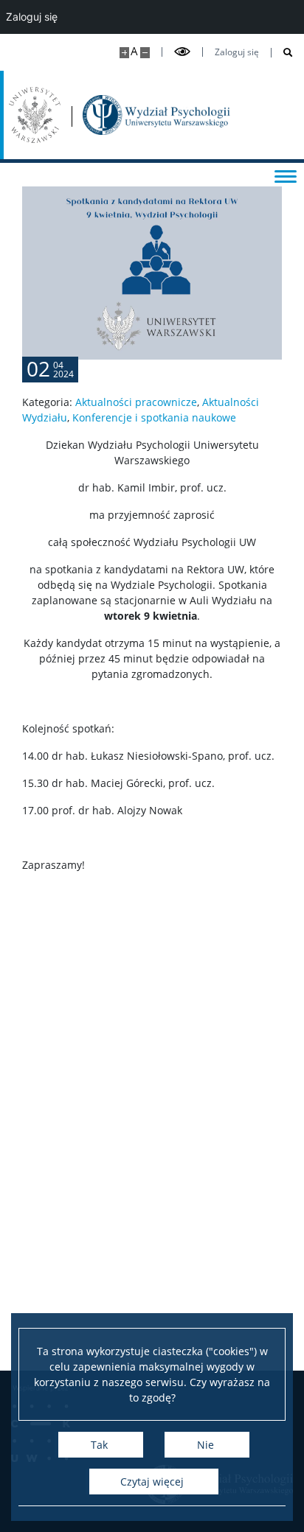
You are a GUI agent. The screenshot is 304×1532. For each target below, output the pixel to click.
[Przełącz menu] (285, 175)
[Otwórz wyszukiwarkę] (282, 52)
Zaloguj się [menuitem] (32, 16)
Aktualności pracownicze (136, 402)
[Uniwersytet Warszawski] (35, 115)
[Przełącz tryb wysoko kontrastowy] (182, 52)
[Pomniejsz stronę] (145, 52)
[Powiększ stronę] (124, 52)
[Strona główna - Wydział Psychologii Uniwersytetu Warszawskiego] (156, 115)
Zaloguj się (237, 52)
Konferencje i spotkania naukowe (154, 417)
